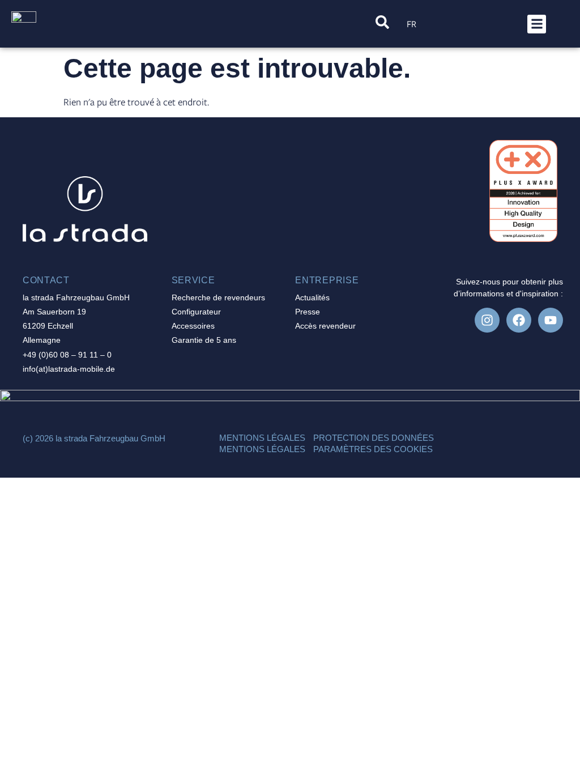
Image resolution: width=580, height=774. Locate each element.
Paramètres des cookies (373, 449)
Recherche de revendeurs (218, 297)
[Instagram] (487, 320)
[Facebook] (518, 320)
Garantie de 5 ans (204, 340)
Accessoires (193, 325)
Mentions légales (262, 438)
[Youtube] (550, 320)
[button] (536, 24)
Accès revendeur (325, 325)
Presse (307, 311)
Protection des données (373, 438)
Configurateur (196, 311)
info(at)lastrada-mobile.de (69, 368)
